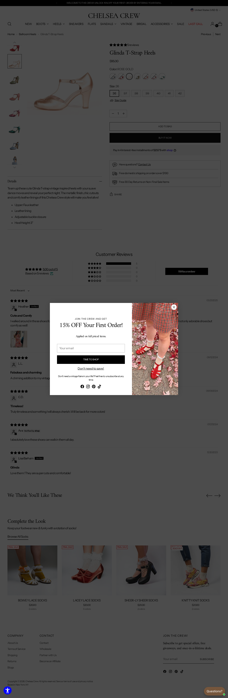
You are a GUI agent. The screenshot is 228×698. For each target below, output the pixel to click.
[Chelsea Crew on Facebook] (82, 387)
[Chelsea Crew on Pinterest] (94, 387)
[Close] (174, 307)
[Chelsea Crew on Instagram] (88, 387)
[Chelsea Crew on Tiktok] (99, 387)
